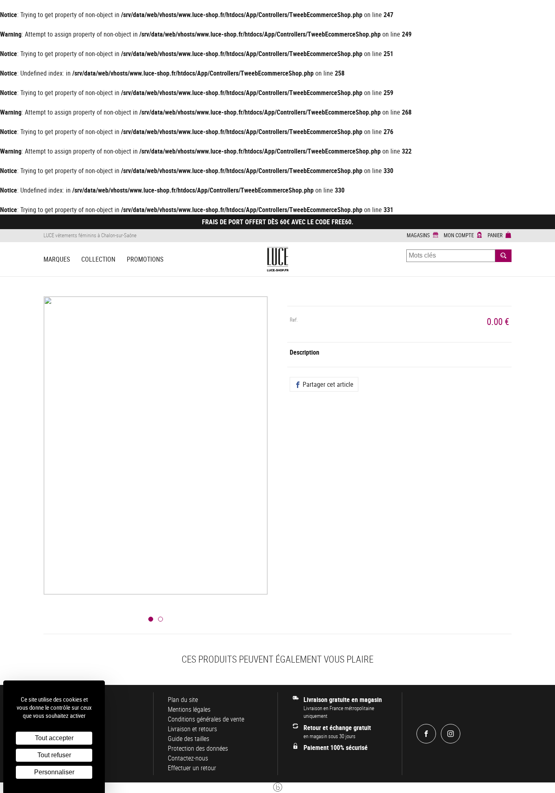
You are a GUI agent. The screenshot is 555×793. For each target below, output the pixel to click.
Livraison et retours (192, 728)
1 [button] (151, 619)
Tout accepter (54, 737)
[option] (155, 455)
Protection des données (198, 748)
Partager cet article (327, 384)
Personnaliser (54, 772)
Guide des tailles (188, 738)
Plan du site (183, 699)
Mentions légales (189, 709)
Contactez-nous (188, 758)
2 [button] (160, 619)
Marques (56, 259)
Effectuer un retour (192, 767)
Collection (98, 259)
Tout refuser (54, 755)
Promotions (145, 259)
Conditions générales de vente (206, 719)
